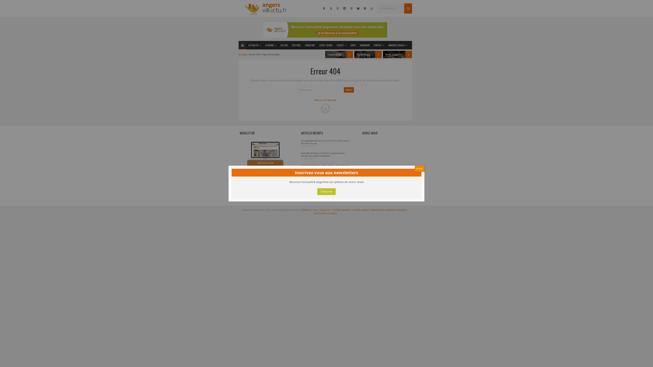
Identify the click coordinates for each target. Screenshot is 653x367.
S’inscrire (326, 191)
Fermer (419, 168)
